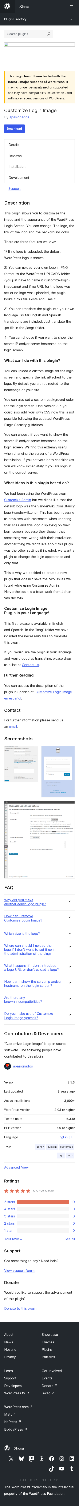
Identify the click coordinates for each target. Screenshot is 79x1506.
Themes (48, 1342)
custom (52, 1146)
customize (66, 1146)
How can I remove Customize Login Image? (23, 918)
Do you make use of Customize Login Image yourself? (28, 1016)
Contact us (30, 665)
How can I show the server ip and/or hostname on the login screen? (33, 984)
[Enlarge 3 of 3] (69, 806)
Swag (48, 1393)
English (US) (66, 1137)
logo (70, 1155)
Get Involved (52, 1371)
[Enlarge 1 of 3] (32, 751)
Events (47, 1378)
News (8, 1342)
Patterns (48, 1357)
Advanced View (16, 1167)
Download (14, 128)
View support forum (19, 1270)
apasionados (19, 117)
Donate (50, 1386)
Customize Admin (17, 500)
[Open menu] (72, 6)
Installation (17, 167)
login (61, 1155)
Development (19, 177)
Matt (10, 1414)
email (13, 726)
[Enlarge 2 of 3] (69, 751)
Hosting (10, 1349)
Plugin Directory (15, 19)
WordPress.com (18, 1407)
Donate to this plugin (20, 1308)
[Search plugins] (49, 34)
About (8, 1334)
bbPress (12, 1422)
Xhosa (19, 1448)
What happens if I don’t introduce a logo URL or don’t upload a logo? (31, 968)
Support (14, 188)
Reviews (15, 156)
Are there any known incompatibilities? (23, 1000)
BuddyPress (15, 1429)
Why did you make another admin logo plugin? (25, 902)
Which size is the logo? (22, 934)
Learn (8, 1371)
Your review (13, 1239)
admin (40, 1146)
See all (70, 1239)
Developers (13, 1386)
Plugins (47, 1349)
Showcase (50, 1334)
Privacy (10, 1357)
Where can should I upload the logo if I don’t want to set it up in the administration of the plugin (29, 950)
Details (14, 145)
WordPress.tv (16, 1393)
